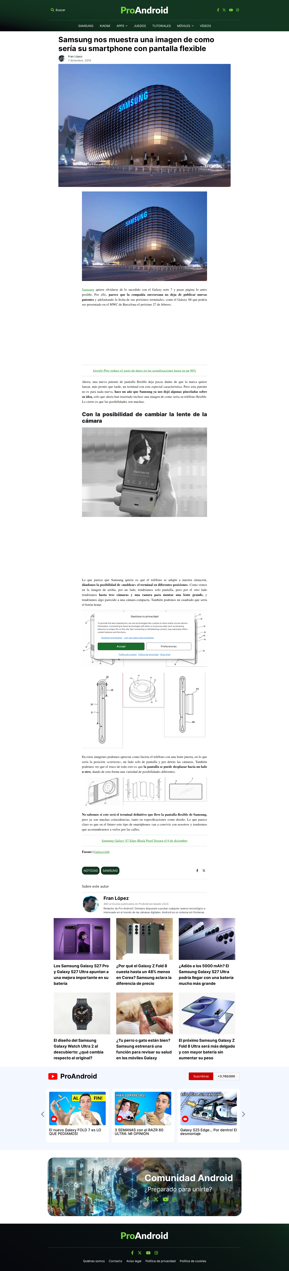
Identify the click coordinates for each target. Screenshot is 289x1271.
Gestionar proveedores (111, 637)
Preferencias (169, 646)
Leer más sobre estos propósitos (139, 637)
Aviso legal (165, 654)
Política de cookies (128, 654)
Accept (121, 646)
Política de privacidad (148, 654)
